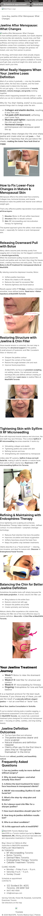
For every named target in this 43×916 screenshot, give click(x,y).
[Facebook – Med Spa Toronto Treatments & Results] (5, 908)
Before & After (21, 843)
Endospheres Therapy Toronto (22, 860)
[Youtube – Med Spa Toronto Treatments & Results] (18, 910)
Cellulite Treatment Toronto (21, 862)
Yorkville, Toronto (31, 1)
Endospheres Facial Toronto (11, 552)
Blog (8, 16)
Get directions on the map (12, 903)
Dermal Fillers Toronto (18, 857)
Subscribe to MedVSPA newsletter (15, 845)
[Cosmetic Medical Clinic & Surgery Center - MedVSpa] (9, 9)
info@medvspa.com (14, 893)
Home (4, 16)
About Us (10, 843)
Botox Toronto (14, 855)
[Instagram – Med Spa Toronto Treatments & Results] (11, 908)
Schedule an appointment (12, 878)
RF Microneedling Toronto (20, 853)
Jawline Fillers (33, 377)
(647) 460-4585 (9, 1)
